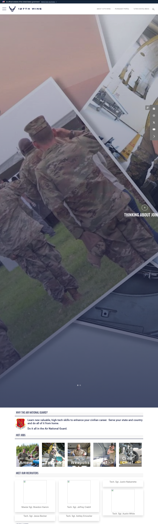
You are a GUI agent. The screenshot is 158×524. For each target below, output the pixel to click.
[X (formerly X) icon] (154, 122)
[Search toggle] (154, 9)
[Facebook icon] (154, 109)
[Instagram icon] (154, 116)
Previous (16, 211)
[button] (49, 2)
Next (142, 211)
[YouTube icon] (154, 129)
